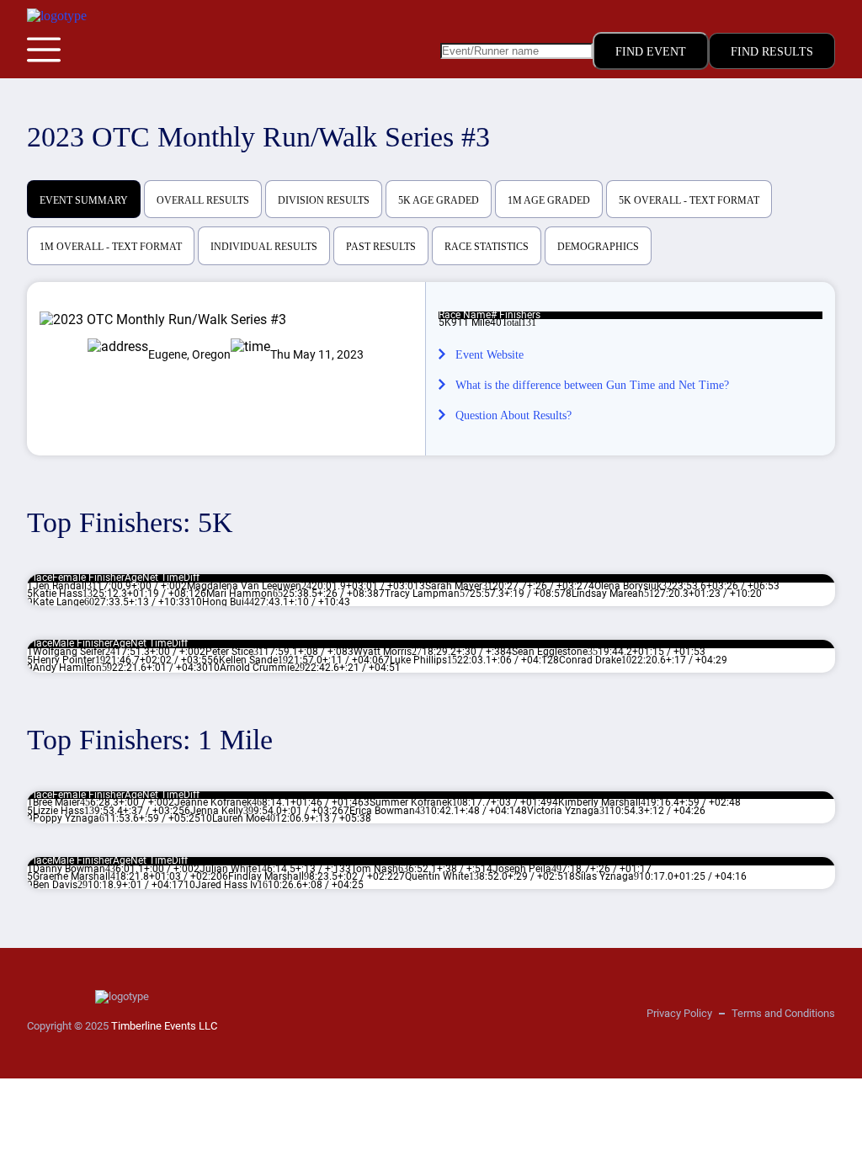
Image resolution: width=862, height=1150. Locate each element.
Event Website (489, 355)
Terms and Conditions (783, 1013)
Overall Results (203, 200)
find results (772, 51)
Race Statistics (486, 247)
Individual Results (263, 247)
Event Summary (84, 200)
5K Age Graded (438, 200)
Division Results (324, 200)
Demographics (598, 247)
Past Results (381, 247)
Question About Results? (513, 415)
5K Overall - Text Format (689, 200)
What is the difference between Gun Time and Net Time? (592, 385)
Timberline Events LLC (164, 1026)
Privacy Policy (679, 1013)
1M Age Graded (549, 200)
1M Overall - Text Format (111, 247)
